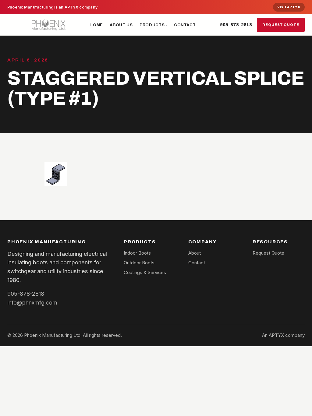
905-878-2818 (236, 24)
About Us (121, 25)
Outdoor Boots (139, 263)
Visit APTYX (288, 7)
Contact (185, 25)
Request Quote (280, 24)
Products (152, 25)
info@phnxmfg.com (32, 302)
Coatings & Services (145, 272)
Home (96, 25)
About (194, 253)
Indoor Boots (137, 253)
